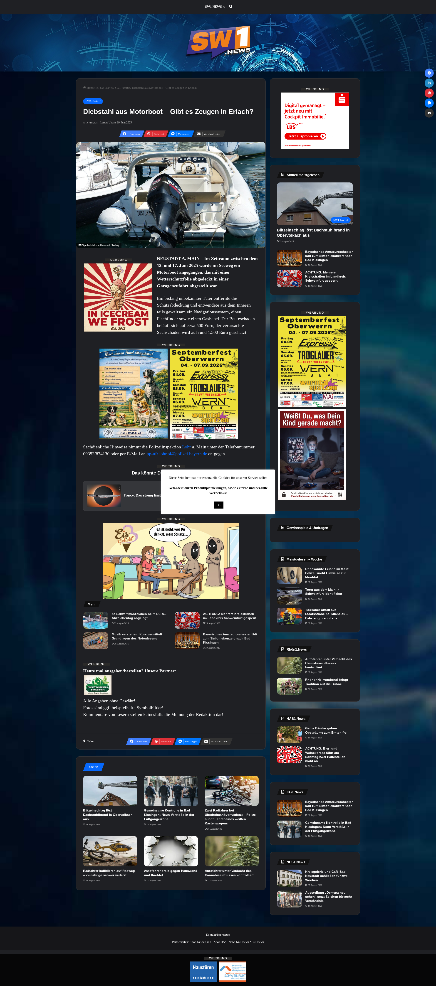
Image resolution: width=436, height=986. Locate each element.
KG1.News (242, 942)
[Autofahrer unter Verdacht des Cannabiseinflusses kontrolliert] (232, 851)
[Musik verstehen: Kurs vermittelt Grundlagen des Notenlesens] (95, 640)
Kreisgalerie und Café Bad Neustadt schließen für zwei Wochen (326, 876)
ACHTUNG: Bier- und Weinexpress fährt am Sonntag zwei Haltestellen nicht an (325, 755)
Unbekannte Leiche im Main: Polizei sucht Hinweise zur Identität (327, 573)
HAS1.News (228, 942)
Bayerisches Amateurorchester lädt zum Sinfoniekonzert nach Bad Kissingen (230, 638)
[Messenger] (429, 103)
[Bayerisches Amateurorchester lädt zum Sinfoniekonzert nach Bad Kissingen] (187, 640)
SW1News (106, 87)
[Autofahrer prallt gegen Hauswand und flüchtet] (171, 851)
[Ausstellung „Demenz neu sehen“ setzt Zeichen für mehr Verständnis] (289, 898)
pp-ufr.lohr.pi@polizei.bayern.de (177, 453)
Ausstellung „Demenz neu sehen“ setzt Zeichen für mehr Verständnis (328, 896)
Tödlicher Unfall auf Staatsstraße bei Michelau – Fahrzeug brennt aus (326, 614)
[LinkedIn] (429, 83)
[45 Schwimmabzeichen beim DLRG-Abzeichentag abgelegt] (95, 620)
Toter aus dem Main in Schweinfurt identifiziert (323, 591)
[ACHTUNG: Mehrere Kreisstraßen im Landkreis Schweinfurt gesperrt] (187, 620)
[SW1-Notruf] (218, 42)
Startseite (92, 87)
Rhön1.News (212, 942)
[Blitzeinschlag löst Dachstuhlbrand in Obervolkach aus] (110, 791)
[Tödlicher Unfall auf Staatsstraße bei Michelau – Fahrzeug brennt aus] (289, 616)
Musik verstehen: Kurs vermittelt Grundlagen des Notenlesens (137, 636)
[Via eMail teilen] (429, 113)
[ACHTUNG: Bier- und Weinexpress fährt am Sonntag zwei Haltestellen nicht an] (289, 754)
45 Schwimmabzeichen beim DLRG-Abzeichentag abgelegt (139, 616)
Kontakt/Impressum (218, 934)
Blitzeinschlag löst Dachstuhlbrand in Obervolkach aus (108, 815)
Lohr (187, 446)
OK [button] (219, 505)
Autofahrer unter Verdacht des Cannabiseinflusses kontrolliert (328, 663)
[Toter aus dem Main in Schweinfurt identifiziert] (289, 596)
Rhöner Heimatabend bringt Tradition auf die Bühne (326, 682)
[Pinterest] (429, 93)
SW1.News (213, 6)
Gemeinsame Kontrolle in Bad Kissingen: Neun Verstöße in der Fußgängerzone (169, 815)
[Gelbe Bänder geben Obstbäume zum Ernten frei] (289, 734)
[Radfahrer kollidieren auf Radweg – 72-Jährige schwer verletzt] (110, 851)
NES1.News (257, 942)
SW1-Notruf (122, 87)
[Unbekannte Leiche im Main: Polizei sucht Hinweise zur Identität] (289, 575)
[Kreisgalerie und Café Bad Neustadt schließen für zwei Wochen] (289, 878)
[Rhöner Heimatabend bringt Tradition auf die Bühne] (289, 686)
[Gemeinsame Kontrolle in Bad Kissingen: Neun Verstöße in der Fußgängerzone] (171, 791)
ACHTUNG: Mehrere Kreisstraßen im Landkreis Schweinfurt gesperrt (229, 616)
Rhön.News (197, 942)
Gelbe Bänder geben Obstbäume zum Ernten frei (326, 730)
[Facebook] (429, 73)
